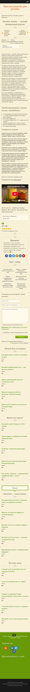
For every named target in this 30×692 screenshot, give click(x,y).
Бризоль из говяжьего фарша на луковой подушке (13, 513)
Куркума (4, 210)
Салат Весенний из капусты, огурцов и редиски (15, 607)
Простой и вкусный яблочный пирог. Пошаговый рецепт (14, 462)
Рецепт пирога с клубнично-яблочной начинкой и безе (14, 437)
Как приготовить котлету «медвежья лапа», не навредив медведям (14, 501)
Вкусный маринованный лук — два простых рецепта (14, 368)
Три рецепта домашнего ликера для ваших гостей (8, 285)
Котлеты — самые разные (15, 493)
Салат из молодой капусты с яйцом (14, 581)
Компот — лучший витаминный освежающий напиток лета (21, 271)
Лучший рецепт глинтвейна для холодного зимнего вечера (21, 286)
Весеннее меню (15, 562)
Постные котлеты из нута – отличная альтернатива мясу (14, 538)
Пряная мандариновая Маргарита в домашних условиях (7, 279)
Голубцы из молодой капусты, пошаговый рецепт (7, 33)
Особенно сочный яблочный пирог (13, 449)
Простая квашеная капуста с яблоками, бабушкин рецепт (11, 393)
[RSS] (6, 648)
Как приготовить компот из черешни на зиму (8, 270)
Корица (22, 208)
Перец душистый (7, 212)
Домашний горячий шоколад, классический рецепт (21, 278)
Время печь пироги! (15, 417)
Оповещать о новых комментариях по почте (15, 332)
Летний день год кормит (15, 348)
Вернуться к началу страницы (20, 343)
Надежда (4, 45)
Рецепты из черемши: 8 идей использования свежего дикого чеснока (15, 595)
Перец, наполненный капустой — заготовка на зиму (13, 380)
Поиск (15, 487)
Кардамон (15, 208)
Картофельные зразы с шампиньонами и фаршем (15, 551)
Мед (9, 210)
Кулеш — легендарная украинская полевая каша (22, 32)
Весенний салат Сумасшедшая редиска (15, 619)
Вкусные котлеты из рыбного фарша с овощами (15, 526)
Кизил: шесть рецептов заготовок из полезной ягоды (14, 405)
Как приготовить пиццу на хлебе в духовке (13, 425)
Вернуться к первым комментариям (11, 341)
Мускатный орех (22, 210)
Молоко (13, 210)
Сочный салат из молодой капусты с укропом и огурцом (14, 570)
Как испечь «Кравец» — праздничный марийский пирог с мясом (15, 474)
